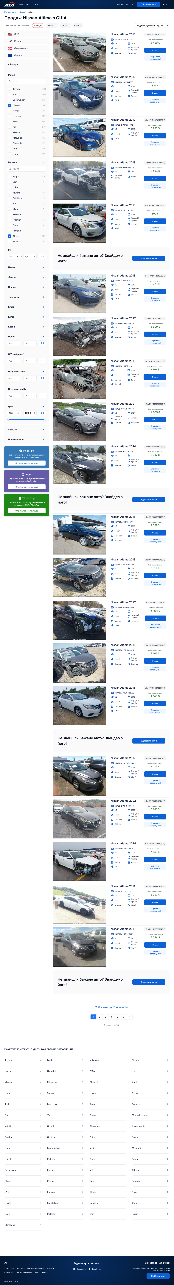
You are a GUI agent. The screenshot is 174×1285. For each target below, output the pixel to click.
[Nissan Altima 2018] (79, 52)
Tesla (7, 1104)
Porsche (136, 1104)
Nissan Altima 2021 (123, 403)
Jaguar (8, 1148)
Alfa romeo (95, 1126)
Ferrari (135, 1137)
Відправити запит (149, 258)
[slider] (8, 420)
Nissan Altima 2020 (123, 446)
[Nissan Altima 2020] (79, 464)
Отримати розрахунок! (155, 58)
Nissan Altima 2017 (123, 645)
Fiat (6, 1115)
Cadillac (51, 1137)
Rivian (135, 1214)
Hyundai (51, 1071)
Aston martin (138, 1126)
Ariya (134, 1192)
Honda (8, 1071)
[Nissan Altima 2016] (79, 534)
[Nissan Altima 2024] (79, 861)
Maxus (50, 1181)
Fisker (8, 1203)
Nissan (22, 12)
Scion (135, 1159)
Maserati (136, 1148)
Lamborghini (53, 1148)
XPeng (93, 1192)
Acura (93, 1104)
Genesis (94, 1203)
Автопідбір (9, 1268)
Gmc (134, 1203)
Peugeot (136, 1181)
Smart (93, 1159)
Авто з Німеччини (24, 1272)
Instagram (81, 1269)
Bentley (8, 1137)
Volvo (50, 1115)
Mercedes (10, 1225)
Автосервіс (9, 1272)
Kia (133, 1071)
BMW (92, 1071)
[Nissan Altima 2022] (79, 336)
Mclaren (51, 1159)
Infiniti (8, 1126)
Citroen (135, 1170)
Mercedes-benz (140, 1115)
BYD (7, 1192)
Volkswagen (96, 1060)
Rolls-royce (10, 1170)
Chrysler (51, 1126)
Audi (134, 1082)
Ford (49, 1060)
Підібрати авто (158, 1276)
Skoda (8, 1181)
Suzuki (93, 1115)
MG (91, 1170)
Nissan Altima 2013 (123, 205)
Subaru (50, 1093)
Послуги (50, 1268)
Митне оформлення (35, 1268)
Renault (51, 1170)
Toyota (8, 1060)
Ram (92, 1214)
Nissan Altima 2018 (123, 34)
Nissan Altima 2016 (123, 516)
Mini (92, 1148)
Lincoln (8, 1159)
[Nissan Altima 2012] (79, 95)
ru (167, 4)
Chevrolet (95, 1082)
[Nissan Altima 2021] (79, 421)
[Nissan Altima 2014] (79, 904)
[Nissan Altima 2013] (79, 223)
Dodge (135, 1093)
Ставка (155, 50)
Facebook (96, 1269)
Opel (92, 1181)
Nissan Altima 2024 (123, 843)
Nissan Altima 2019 (123, 119)
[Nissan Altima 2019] (79, 137)
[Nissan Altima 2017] (79, 663)
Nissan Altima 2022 (123, 318)
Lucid (7, 1214)
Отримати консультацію (26, 463)
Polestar (51, 1192)
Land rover (52, 1104)
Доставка (20, 1268)
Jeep (7, 1093)
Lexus (93, 1093)
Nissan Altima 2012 (123, 77)
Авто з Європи (41, 1272)
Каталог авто (24, 4)
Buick (92, 1137)
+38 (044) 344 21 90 (125, 4)
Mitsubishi (52, 1082)
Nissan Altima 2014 (123, 886)
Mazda (8, 1082)
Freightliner (53, 1203)
